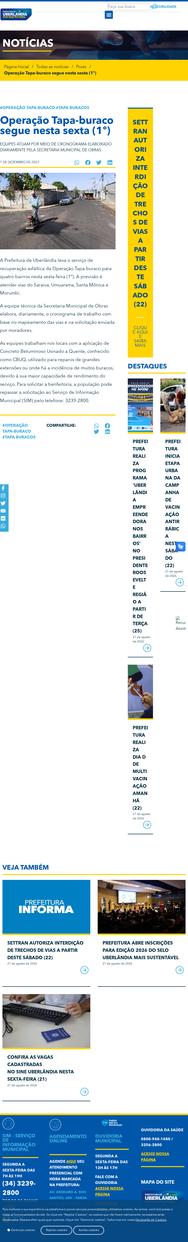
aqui (71, 1162)
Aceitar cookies (89, 1230)
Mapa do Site (157, 1182)
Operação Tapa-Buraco (28, 108)
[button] (109, 15)
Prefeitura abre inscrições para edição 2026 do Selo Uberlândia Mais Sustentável (141, 950)
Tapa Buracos (74, 108)
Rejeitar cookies (56, 1230)
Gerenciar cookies (22, 1230)
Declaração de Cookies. (151, 1220)
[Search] (154, 7)
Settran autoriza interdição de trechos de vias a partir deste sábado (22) (140, 214)
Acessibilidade (163, 7)
